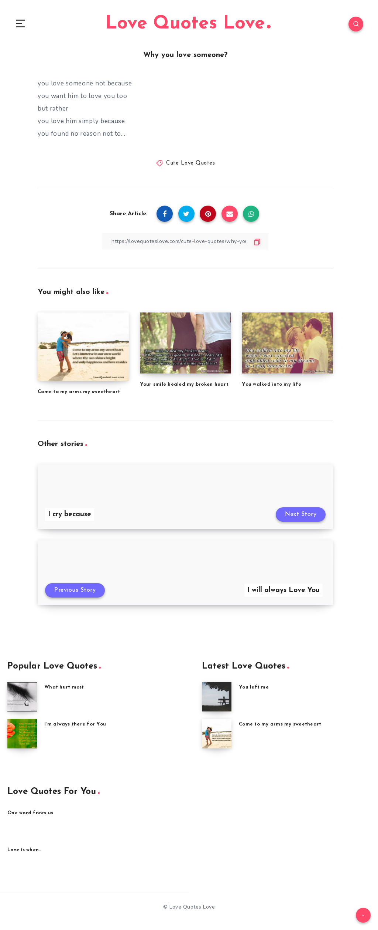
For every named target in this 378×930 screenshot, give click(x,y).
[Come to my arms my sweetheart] (216, 733)
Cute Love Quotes (190, 163)
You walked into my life (271, 384)
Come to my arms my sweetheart (79, 391)
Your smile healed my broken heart (184, 384)
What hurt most (64, 687)
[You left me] (216, 696)
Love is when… (24, 850)
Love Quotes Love (185, 23)
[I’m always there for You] (22, 733)
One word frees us (30, 813)
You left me (254, 687)
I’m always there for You (75, 724)
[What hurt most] (22, 696)
